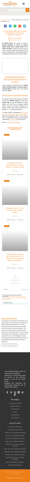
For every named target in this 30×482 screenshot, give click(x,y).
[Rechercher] (27, 10)
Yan (22, 478)
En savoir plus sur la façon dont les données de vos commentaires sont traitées (14, 298)
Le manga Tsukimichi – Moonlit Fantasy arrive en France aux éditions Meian (15, 165)
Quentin (15, 478)
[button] (23, 3)
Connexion (25, 289)
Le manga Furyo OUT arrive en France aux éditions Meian (15, 210)
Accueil (2, 19)
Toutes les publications (9, 345)
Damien (19, 478)
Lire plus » (15, 170)
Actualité (7, 19)
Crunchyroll (12, 119)
